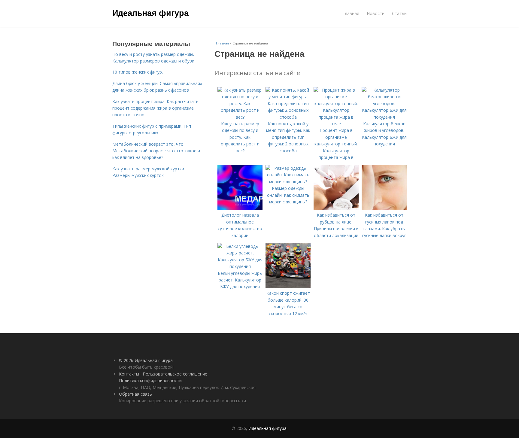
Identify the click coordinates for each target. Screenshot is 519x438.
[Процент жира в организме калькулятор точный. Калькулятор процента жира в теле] (336, 123)
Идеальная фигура (150, 12)
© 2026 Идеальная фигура (146, 360)
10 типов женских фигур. (137, 72)
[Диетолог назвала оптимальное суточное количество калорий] (240, 208)
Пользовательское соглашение (175, 374)
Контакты (129, 374)
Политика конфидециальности (150, 380)
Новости (375, 13)
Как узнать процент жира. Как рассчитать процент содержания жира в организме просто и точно (155, 108)
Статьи (399, 13)
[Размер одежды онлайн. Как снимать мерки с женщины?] (288, 181)
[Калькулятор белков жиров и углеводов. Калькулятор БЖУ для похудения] (384, 117)
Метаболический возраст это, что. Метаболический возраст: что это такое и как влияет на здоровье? (156, 150)
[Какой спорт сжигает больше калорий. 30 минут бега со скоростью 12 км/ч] (288, 286)
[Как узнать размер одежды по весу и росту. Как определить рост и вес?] (240, 117)
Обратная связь (135, 394)
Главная (350, 13)
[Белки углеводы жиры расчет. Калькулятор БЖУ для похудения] (240, 266)
